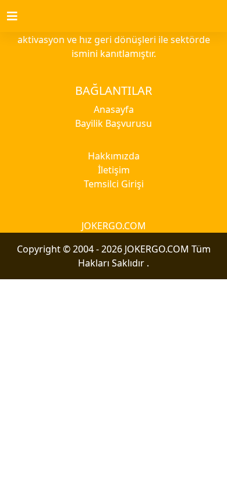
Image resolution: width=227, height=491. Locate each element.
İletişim (114, 169)
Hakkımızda (114, 156)
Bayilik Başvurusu (113, 123)
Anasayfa (114, 109)
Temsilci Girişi (114, 183)
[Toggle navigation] (19, 16)
